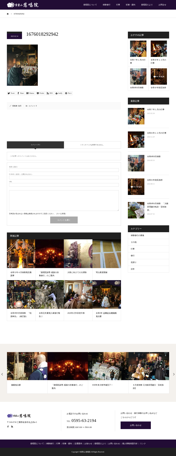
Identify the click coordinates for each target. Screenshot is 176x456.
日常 (133, 269)
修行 (133, 256)
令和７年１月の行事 (155, 109)
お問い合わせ (135, 425)
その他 (134, 242)
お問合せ (162, 5)
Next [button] (173, 374)
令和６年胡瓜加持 (155, 180)
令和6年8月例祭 (154, 156)
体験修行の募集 (137, 235)
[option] (27, 372)
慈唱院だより (147, 5)
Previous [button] (2, 374)
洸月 (19, 106)
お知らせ (88, 444)
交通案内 (78, 444)
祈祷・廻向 (130, 5)
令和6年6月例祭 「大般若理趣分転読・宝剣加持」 (157, 206)
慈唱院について (90, 5)
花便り (134, 262)
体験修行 (106, 5)
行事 (118, 5)
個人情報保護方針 (130, 444)
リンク (143, 444)
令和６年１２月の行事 (156, 133)
